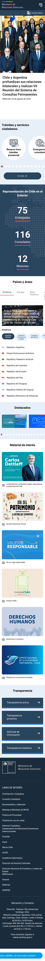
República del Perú (15, 377)
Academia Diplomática (12, 858)
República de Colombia (17, 365)
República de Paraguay (17, 383)
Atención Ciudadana (11, 825)
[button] (2, 166)
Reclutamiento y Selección (14, 804)
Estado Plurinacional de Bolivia (20, 353)
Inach (4, 842)
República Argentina (15, 347)
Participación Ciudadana (13, 793)
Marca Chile (7, 847)
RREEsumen (7, 874)
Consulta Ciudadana (11, 799)
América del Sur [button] (8, 336)
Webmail (6, 884)
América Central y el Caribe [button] (21, 337)
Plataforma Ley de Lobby (13, 820)
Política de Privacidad (11, 815)
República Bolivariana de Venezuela (22, 395)
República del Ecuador (16, 371)
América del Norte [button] (34, 336)
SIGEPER (6, 890)
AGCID (5, 852)
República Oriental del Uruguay (20, 389)
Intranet (5, 879)
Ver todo (21, 176)
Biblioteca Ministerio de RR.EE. (15, 809)
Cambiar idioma (37, 13)
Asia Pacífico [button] (34, 293)
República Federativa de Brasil (20, 359)
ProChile (6, 836)
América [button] (6, 292)
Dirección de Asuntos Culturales (16, 863)
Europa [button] (20, 292)
